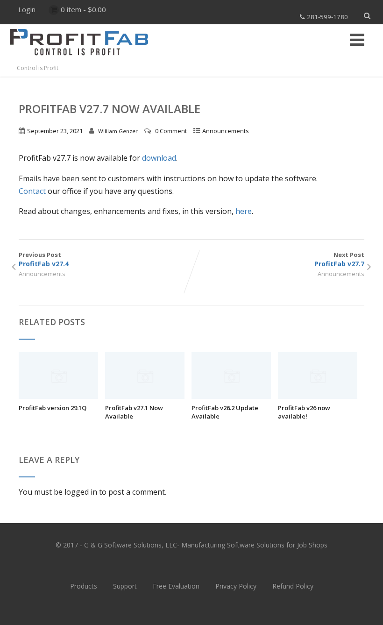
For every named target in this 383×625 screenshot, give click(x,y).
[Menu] (357, 39)
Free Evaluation (176, 586)
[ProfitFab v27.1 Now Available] (144, 396)
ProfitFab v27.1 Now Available (134, 412)
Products (83, 586)
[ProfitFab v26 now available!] (317, 396)
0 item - (83, 9)
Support (125, 586)
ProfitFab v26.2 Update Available (225, 412)
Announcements (225, 131)
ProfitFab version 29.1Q (52, 408)
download (159, 158)
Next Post (339, 259)
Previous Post (44, 259)
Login (26, 9)
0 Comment (171, 131)
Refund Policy (292, 586)
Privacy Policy (235, 586)
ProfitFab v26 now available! (304, 412)
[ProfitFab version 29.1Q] (58, 396)
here (243, 211)
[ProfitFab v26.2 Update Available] (231, 396)
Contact (32, 191)
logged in (80, 492)
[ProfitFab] (79, 59)
